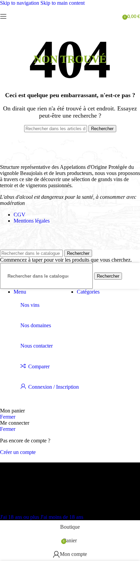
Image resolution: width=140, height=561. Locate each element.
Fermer (7, 417)
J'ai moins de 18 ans (61, 517)
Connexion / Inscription (53, 387)
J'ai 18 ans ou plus (20, 517)
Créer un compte (18, 452)
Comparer (39, 366)
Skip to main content (62, 3)
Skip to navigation (20, 3)
